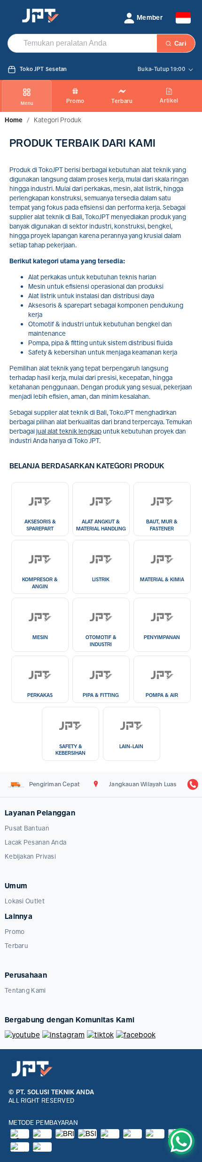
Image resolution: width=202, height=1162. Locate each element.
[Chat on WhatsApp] (181, 1141)
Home (14, 120)
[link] (14, 120)
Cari (180, 43)
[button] (143, 17)
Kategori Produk (57, 120)
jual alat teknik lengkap (68, 431)
